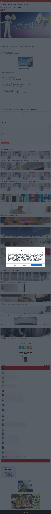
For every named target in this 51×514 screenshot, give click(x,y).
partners (13, 252)
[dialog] (25, 257)
